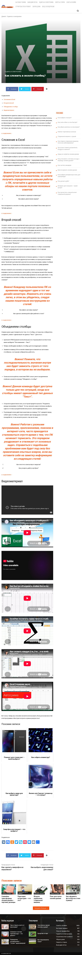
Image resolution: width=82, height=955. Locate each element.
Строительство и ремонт (23, 893)
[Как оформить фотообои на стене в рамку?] (73, 889)
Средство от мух (42, 933)
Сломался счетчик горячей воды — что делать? (16, 933)
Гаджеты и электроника (14, 16)
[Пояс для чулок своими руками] (57, 889)
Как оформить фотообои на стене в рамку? (73, 898)
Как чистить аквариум (64, 165)
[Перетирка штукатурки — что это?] (25, 889)
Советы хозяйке (6, 893)
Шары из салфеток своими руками (68, 154)
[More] (46, 89)
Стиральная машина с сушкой (67, 136)
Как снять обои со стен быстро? (67, 122)
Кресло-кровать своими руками (67, 170)
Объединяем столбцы (11, 106)
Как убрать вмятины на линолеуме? (69, 127)
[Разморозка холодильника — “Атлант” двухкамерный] (5, 941)
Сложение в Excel (9, 99)
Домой (3, 16)
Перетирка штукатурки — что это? (24, 898)
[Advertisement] (68, 97)
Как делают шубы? (63, 181)
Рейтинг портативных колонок (67, 132)
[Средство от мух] (32, 934)
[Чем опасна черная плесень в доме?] (32, 926)
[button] (78, 11)
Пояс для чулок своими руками (56, 897)
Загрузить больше (40, 908)
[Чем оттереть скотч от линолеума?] (5, 926)
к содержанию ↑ (6, 133)
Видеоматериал (9, 110)
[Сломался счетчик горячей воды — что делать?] (5, 934)
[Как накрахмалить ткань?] (32, 941)
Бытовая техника (39, 893)
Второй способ (9, 103)
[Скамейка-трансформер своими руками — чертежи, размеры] (8, 889)
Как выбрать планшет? (64, 117)
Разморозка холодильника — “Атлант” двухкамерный (17, 941)
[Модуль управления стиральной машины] (41, 889)
